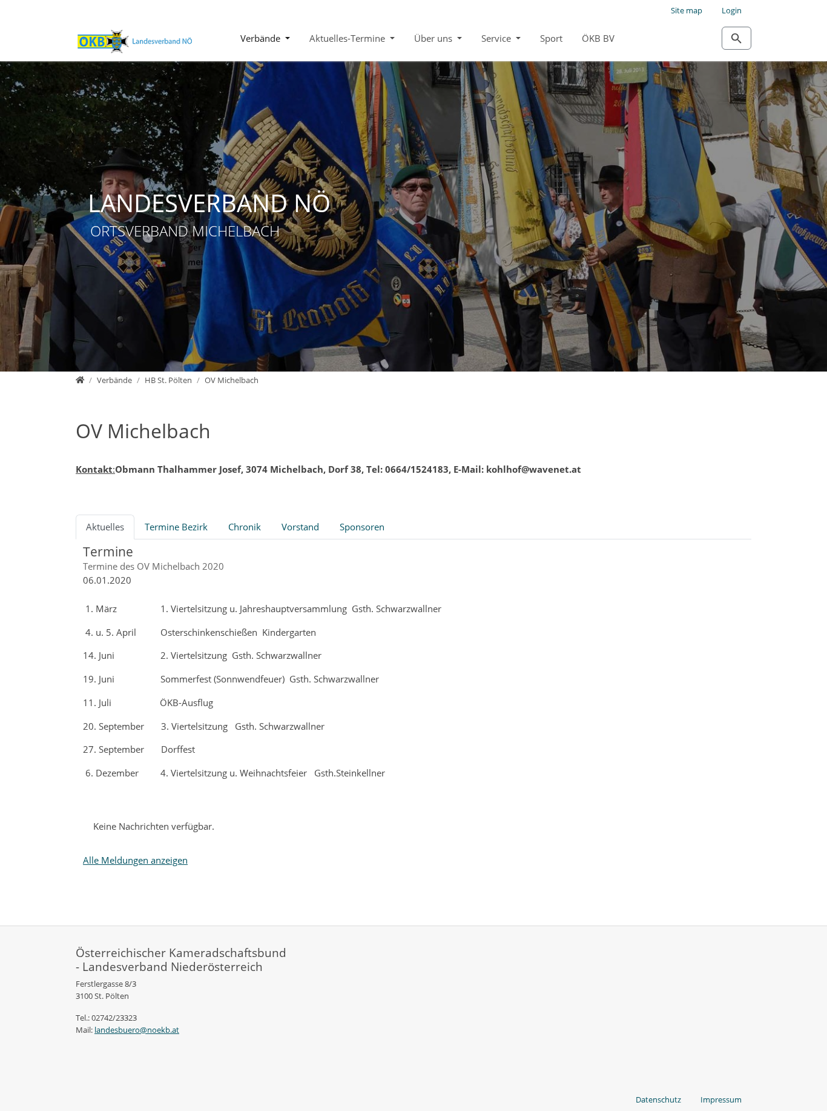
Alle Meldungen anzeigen (135, 860)
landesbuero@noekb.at (136, 1029)
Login (732, 10)
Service (497, 38)
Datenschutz (658, 1099)
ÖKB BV (598, 38)
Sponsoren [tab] (362, 527)
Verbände (261, 38)
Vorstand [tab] (300, 527)
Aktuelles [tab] (105, 527)
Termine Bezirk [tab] (176, 527)
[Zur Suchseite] (736, 38)
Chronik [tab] (244, 527)
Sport (551, 38)
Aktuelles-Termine (348, 38)
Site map (686, 10)
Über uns (434, 38)
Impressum (721, 1099)
